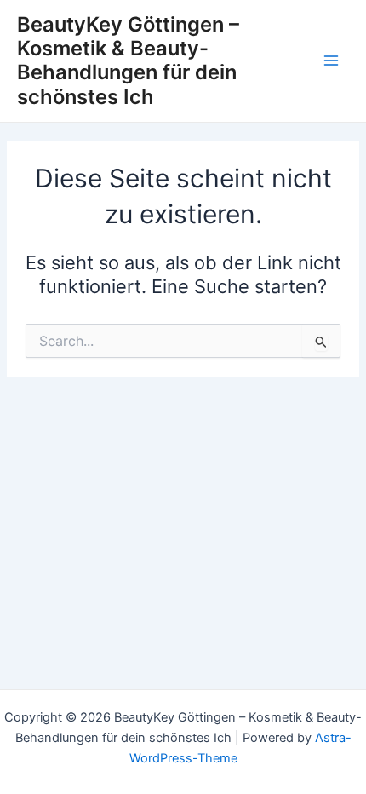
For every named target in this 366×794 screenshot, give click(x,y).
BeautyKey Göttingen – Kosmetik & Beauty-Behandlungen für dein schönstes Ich (128, 60)
